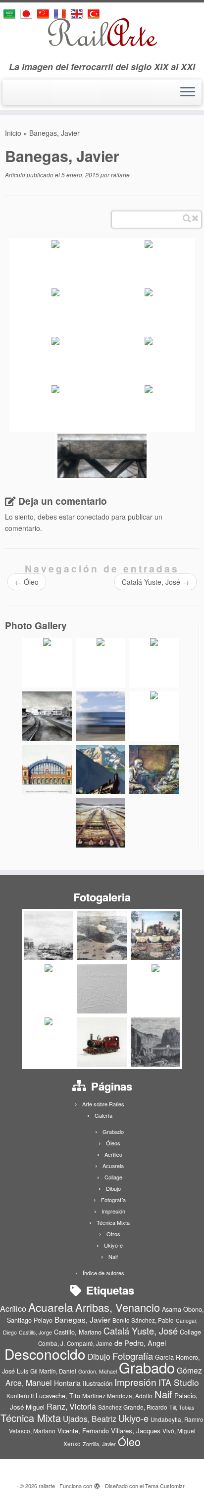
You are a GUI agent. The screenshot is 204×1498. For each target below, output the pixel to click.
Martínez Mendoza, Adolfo (117, 1396)
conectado (93, 517)
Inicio (13, 133)
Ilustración (97, 1383)
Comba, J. (51, 1343)
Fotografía (113, 1200)
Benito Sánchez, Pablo (143, 1320)
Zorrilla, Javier (99, 1444)
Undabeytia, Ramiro (177, 1419)
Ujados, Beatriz (89, 1418)
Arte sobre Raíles (103, 1104)
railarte (120, 174)
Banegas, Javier (82, 1319)
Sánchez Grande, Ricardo (132, 1407)
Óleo (27, 582)
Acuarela (113, 1166)
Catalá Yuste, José (155, 582)
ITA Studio (178, 1382)
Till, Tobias (181, 1407)
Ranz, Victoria (71, 1406)
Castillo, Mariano (78, 1331)
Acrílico (113, 1154)
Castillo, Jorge (35, 1332)
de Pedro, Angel (140, 1342)
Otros (113, 1234)
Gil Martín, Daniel (53, 1371)
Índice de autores (103, 1273)
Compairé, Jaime (89, 1343)
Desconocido (45, 1354)
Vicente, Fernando (83, 1430)
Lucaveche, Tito (58, 1395)
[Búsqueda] (187, 218)
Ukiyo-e (113, 1245)
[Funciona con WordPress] (97, 1483)
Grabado (113, 1131)
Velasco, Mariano (32, 1431)
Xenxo (72, 1444)
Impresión (113, 1211)
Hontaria (67, 1383)
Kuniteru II (20, 1396)
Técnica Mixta (113, 1222)
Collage (113, 1177)
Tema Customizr (165, 1486)
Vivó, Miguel (179, 1431)
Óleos (113, 1143)
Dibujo (113, 1188)
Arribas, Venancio (117, 1307)
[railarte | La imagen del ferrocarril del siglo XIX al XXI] (102, 32)
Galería (103, 1115)
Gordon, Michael (97, 1371)
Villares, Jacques (135, 1430)
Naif (113, 1256)
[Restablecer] (195, 218)
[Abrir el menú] (187, 92)
